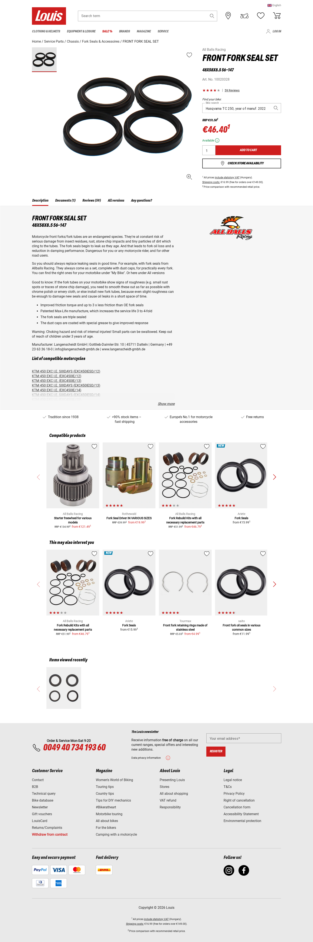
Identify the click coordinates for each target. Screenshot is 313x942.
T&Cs (228, 787)
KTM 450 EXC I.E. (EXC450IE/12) (56, 376)
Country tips (105, 794)
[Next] (274, 477)
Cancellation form (237, 807)
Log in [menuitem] (277, 31)
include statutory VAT (227, 177)
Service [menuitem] (163, 31)
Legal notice (233, 780)
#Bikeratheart (106, 807)
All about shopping (174, 794)
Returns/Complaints (47, 828)
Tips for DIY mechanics (113, 800)
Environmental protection (242, 821)
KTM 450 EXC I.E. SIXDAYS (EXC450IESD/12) (66, 371)
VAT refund (168, 800)
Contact (38, 780)
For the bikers (106, 828)
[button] (274, 5)
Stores (164, 787)
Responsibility (170, 807)
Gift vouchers (42, 814)
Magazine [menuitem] (144, 31)
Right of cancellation (239, 800)
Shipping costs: (211, 182)
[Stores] (228, 16)
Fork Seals (241, 518)
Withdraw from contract (49, 834)
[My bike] (244, 16)
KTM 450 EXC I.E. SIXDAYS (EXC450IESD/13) (66, 385)
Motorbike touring (109, 814)
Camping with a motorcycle (116, 834)
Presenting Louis (172, 780)
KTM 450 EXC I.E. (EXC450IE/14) (56, 390)
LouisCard (39, 821)
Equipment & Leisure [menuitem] (81, 31)
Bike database (42, 800)
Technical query (44, 794)
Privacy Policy (234, 794)
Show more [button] (166, 404)
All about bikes (107, 821)
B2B (35, 787)
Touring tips (105, 787)
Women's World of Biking (114, 780)
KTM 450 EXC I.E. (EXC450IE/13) (56, 381)
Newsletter (40, 807)
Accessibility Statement (241, 814)
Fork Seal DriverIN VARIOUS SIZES (129, 518)
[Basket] (277, 16)
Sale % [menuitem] (107, 31)
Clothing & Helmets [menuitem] (46, 31)
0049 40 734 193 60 (74, 748)
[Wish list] (260, 16)
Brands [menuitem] (124, 31)
